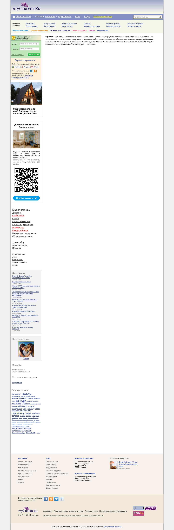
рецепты (20, 422)
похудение (35, 416)
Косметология (49, 26)
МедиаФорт (33, 515)
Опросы (15, 265)
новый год (31, 409)
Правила (16, 248)
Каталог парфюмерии (22, 224)
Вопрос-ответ (102, 30)
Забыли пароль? (17, 55)
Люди (87, 16)
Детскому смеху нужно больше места (26, 125)
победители (35, 413)
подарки (15, 416)
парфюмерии (64, 16)
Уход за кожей (49, 23)
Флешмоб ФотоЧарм (18, 433)
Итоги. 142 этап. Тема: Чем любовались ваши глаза (22, 277)
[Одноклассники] (51, 499)
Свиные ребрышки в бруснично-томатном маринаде (24, 306)
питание (28, 413)
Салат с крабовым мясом (21, 282)
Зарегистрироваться (25, 60)
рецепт (14, 422)
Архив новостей (18, 254)
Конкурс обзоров (20, 230)
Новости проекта (79, 30)
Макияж (87, 23)
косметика (16, 404)
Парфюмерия (31, 26)
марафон (31, 406)
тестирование (27, 424)
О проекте (47, 511)
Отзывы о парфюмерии (60, 30)
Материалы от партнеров (24, 233)
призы (25, 418)
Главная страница (21, 210)
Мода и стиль (67, 26)
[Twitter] (56, 499)
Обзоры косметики (20, 30)
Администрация (19, 245)
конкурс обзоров (32, 401)
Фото (77, 16)
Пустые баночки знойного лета (23, 311)
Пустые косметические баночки (22, 420)
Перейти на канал (24, 198)
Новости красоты (113, 23)
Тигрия (26, 359)
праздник (15, 418)
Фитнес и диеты (134, 26)
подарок (22, 416)
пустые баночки (33, 418)
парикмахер (18, 413)
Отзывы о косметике (39, 30)
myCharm (22, 459)
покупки (28, 416)
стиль (14, 424)
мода (24, 409)
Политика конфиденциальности (113, 511)
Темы (48, 459)
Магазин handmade (102, 16)
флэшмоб (30, 433)
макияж (14, 406)
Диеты (14, 257)
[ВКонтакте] (46, 499)
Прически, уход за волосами (57, 473)
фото (38, 433)
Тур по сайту (18, 242)
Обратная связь (61, 511)
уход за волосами (21, 428)
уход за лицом (26, 430)
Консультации (17, 260)
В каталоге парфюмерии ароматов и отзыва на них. (85, 478)
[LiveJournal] (62, 499)
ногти (37, 409)
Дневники (17, 213)
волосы (27, 393)
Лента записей (23, 16)
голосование (16, 396)
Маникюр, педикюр (92, 26)
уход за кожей (16, 430)
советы (38, 422)
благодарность (16, 394)
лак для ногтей (36, 404)
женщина (15, 398)
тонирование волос (18, 426)
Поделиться (17, 383)
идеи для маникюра (34, 398)
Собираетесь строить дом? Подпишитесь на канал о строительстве (25, 111)
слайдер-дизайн (29, 422)
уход (27, 426)
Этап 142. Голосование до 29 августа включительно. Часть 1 (25, 322)
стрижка (19, 424)
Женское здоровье (135, 23)
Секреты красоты (113, 26)
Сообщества (18, 216)
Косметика (30, 23)
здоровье (22, 398)
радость (36, 420)
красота (26, 404)
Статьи (92, 30)
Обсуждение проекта (22, 236)
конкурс (21, 401)
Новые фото (18, 227)
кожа (13, 401)
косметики (50, 16)
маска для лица (17, 409)
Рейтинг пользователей (27, 471)
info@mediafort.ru (97, 515)
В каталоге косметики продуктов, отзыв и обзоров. (84, 464)
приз (20, 418)
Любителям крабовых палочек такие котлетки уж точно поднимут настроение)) (25, 293)
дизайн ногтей (30, 396)
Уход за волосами (69, 23)
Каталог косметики (21, 222)
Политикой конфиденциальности (22, 76)
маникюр (22, 406)
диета (23, 396)
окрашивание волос (21, 411)
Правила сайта (91, 511)
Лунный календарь (19, 262)
